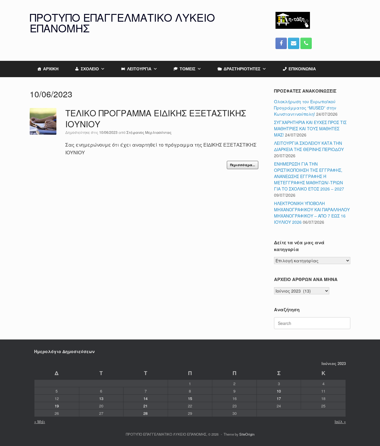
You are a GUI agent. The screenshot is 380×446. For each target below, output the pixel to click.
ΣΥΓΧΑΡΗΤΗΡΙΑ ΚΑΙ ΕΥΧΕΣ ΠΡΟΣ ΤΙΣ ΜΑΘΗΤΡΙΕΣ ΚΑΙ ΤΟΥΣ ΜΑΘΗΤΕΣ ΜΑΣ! (310, 128)
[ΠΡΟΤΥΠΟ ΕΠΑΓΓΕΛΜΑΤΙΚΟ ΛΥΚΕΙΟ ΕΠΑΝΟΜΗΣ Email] (293, 43)
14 (145, 398)
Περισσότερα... (242, 165)
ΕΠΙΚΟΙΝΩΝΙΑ (302, 68)
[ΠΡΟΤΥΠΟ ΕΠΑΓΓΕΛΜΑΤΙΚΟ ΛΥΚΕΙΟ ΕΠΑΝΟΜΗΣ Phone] (306, 43)
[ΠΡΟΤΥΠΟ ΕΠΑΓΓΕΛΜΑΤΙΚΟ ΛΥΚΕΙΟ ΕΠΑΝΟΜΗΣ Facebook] (281, 43)
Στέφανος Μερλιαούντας (149, 132)
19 (57, 406)
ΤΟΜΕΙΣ (187, 68)
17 (279, 398)
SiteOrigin (246, 434)
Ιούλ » (340, 421)
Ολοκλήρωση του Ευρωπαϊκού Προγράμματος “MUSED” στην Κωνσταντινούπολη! (305, 108)
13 (101, 398)
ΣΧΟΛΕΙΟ (90, 68)
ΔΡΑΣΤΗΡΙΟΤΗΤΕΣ (242, 68)
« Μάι (39, 421)
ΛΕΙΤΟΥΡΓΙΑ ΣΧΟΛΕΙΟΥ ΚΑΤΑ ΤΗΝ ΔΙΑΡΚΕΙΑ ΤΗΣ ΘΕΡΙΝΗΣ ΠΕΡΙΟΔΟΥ (309, 146)
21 (145, 406)
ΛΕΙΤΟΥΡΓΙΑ (139, 68)
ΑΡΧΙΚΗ (50, 68)
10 (279, 391)
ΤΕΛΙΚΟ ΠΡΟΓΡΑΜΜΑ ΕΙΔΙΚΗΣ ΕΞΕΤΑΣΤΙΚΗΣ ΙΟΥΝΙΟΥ (155, 118)
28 (145, 413)
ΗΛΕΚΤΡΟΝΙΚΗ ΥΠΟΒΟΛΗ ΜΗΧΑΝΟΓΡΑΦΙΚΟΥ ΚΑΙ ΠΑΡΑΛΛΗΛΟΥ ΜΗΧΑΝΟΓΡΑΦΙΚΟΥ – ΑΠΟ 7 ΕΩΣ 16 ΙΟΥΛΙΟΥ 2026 (312, 212)
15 (190, 398)
